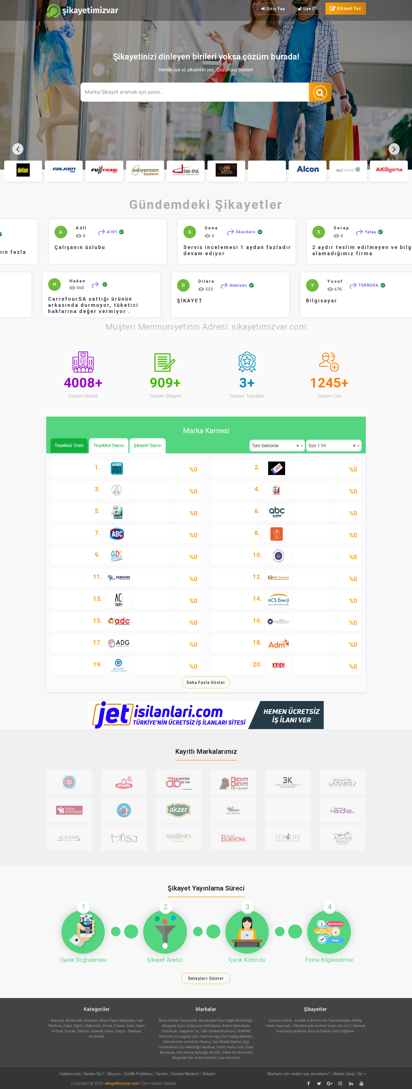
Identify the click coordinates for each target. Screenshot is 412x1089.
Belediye (91, 1020)
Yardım (162, 1073)
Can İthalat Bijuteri (226, 1042)
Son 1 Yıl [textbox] (332, 445)
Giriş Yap (275, 8)
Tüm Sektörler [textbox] (275, 445)
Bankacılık (74, 1020)
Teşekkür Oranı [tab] (69, 445)
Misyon (114, 1073)
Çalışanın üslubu (72, 247)
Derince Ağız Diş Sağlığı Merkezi (226, 1036)
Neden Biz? (94, 1073)
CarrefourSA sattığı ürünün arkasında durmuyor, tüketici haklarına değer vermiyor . (117, 305)
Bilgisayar (345, 300)
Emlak (107, 1026)
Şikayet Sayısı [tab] (147, 445)
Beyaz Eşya (108, 1020)
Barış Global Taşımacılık (178, 1020)
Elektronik (93, 1026)
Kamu (109, 1031)
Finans (119, 1026)
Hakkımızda (70, 1073)
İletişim (83, 1031)
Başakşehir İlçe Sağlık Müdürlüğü (225, 1020)
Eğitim (78, 1026)
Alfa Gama (184, 1052)
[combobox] (277, 445)
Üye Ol (309, 8)
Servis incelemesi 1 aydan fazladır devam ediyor (229, 250)
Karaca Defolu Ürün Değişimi (331, 1031)
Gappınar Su (189, 1031)
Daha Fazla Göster (206, 682)
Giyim (140, 1026)
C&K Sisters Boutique (218, 1031)
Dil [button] (360, 1073)
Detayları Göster (206, 978)
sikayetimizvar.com (122, 1083)
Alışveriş (57, 1020)
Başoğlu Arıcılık (207, 1052)
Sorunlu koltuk (281, 1020)
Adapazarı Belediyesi (203, 1026)
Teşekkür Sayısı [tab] (108, 445)
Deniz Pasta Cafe (230, 1047)
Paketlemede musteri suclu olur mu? (322, 1026)
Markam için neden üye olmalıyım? (298, 1073)
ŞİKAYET (214, 300)
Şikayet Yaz (348, 8)
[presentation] (17, 149)
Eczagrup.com (187, 1036)
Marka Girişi (344, 1073)
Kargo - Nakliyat (128, 1031)
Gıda (130, 1026)
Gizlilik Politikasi (138, 1073)
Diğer (68, 1026)
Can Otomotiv (229, 1058)
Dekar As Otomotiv (237, 1052)
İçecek (70, 1031)
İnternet (97, 1031)
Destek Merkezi (185, 1073)
